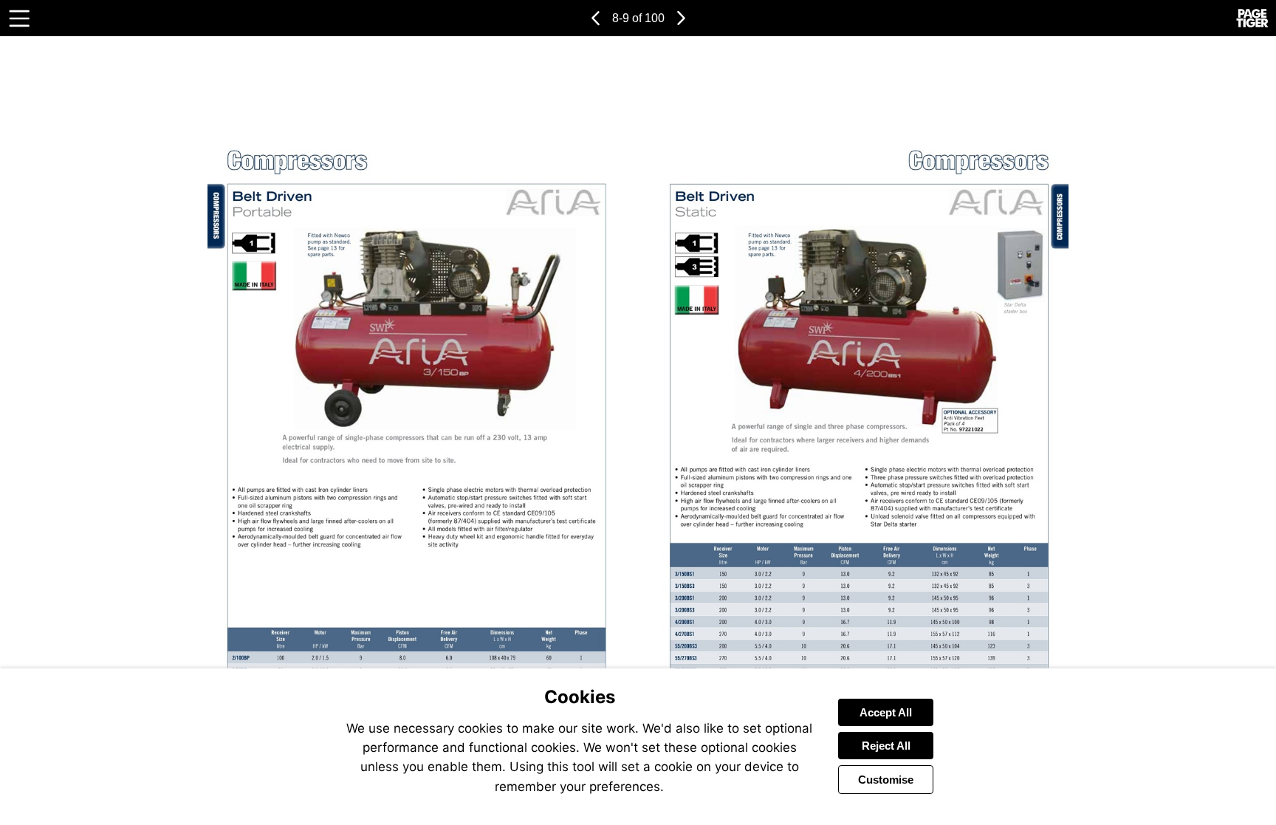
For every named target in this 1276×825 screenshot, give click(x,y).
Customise (885, 779)
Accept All (886, 712)
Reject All (886, 745)
